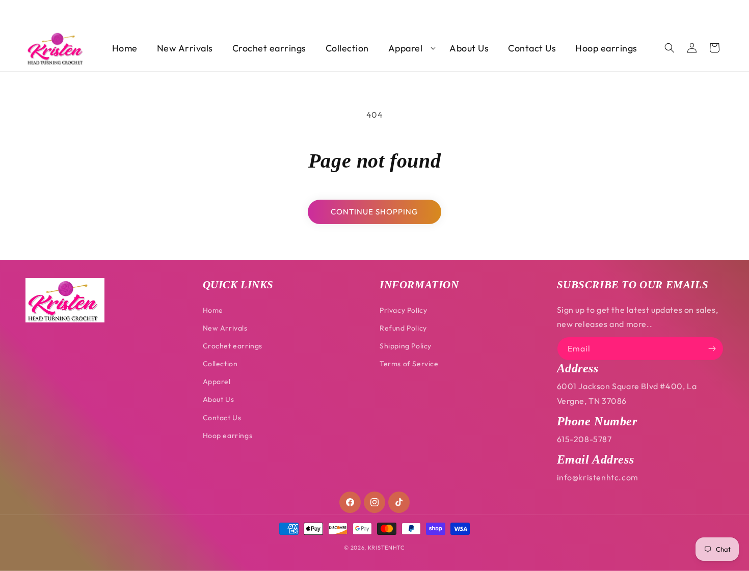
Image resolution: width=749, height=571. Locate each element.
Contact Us (222, 417)
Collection (220, 363)
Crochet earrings (233, 345)
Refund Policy (403, 328)
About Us (218, 399)
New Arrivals (225, 328)
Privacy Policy (403, 310)
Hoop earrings (228, 435)
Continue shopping (374, 211)
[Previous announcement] (29, 11)
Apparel (217, 381)
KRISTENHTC (386, 547)
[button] (409, 48)
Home (213, 310)
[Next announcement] (720, 11)
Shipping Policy (406, 345)
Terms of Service (409, 363)
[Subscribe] (712, 349)
